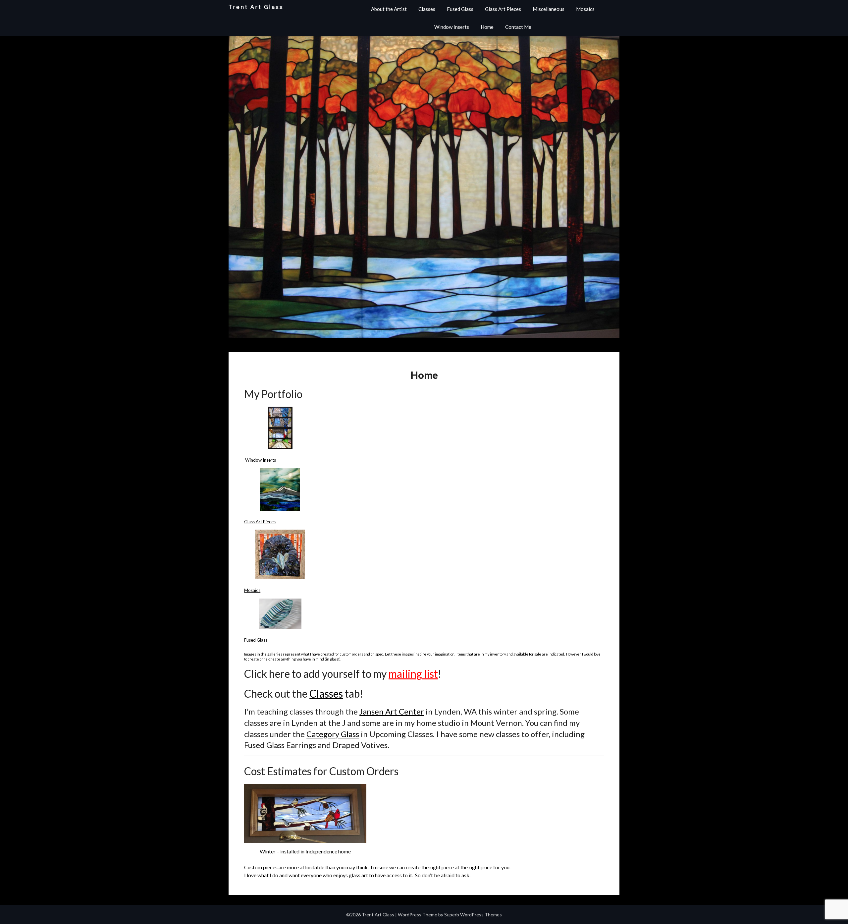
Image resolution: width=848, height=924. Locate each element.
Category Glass (332, 734)
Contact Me (518, 27)
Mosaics (585, 9)
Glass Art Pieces (503, 9)
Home (487, 27)
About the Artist (389, 9)
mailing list (413, 673)
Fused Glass (460, 9)
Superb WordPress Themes (473, 914)
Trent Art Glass (256, 7)
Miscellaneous (548, 9)
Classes (426, 9)
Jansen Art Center (391, 711)
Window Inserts (451, 27)
